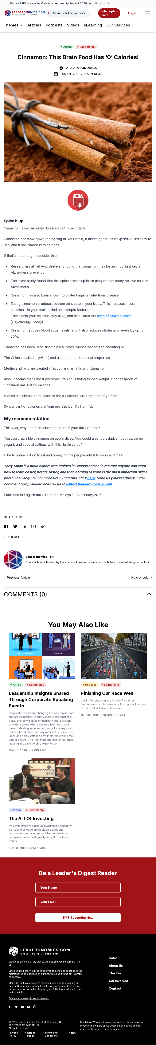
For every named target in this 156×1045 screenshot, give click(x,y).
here (91, 478)
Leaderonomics (83, 68)
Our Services (118, 25)
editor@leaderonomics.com (88, 484)
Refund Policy (31, 1034)
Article (67, 46)
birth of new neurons (114, 316)
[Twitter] (16, 1006)
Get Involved (118, 981)
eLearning (93, 25)
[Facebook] (10, 1006)
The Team (116, 973)
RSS (73, 1032)
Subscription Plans (109, 13)
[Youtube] (28, 1006)
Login (132, 13)
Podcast (90, 684)
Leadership (87, 46)
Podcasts (54, 25)
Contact (115, 988)
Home (113, 958)
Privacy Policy (13, 1034)
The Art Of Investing (31, 818)
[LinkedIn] (22, 1006)
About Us (116, 966)
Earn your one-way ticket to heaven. (29, 998)
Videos (73, 25)
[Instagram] (34, 1006)
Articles (34, 25)
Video (17, 810)
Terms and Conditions (51, 1034)
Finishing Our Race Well (107, 693)
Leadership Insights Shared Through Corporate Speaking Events (41, 699)
